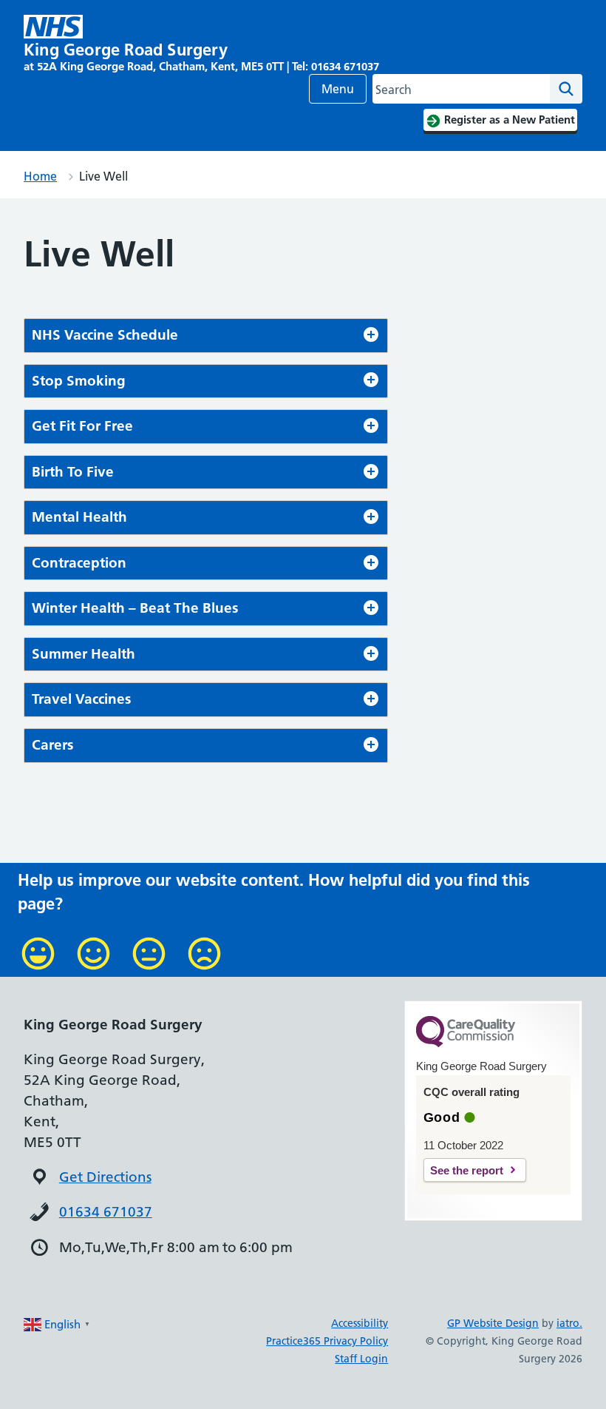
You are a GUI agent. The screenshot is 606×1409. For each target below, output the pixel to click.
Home (40, 176)
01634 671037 (105, 1211)
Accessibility (359, 1323)
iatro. (569, 1323)
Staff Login (361, 1358)
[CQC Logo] (465, 1043)
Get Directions (105, 1177)
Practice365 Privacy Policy (327, 1341)
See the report (466, 1170)
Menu (337, 88)
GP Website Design (493, 1323)
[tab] (206, 335)
